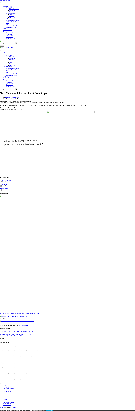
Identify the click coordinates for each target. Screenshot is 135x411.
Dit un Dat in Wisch (14, 9)
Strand (11, 14)
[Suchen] (16, 43)
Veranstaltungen (7, 390)
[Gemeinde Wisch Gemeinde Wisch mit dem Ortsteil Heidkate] (7, 41)
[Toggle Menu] (0, 2)
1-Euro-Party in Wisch (5, 180)
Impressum (6, 387)
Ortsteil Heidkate (10, 13)
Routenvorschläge (10, 38)
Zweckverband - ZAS (11, 25)
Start (4, 4)
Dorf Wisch (9, 7)
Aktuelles (5, 28)
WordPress (13, 394)
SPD (7, 23)
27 (20, 350)
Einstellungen (49, 410)
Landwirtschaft (13, 10)
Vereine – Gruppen (7, 30)
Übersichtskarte (7, 391)
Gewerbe (11, 11)
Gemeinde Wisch (7, 6)
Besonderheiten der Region (13, 32)
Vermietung (9, 34)
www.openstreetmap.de (24, 325)
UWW (8, 24)
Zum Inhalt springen (5, 0)
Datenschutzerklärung (8, 388)
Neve (1, 394)
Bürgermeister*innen (11, 27)
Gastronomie (9, 35)
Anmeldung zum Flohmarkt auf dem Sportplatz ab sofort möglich (16, 334)
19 (14, 367)
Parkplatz (11, 16)
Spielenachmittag (4, 188)
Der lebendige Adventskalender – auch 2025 (11, 335)
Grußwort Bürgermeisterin (12, 20)
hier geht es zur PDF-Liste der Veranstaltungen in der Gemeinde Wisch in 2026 (19, 313)
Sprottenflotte (9, 37)
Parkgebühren (12, 17)
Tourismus (5, 31)
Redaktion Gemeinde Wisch (12, 97)
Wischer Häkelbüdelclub (6, 184)
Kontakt (5, 385)
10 (3, 362)
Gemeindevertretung (8, 18)
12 (14, 362)
